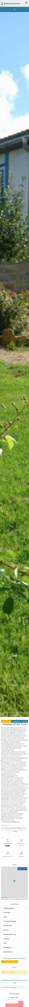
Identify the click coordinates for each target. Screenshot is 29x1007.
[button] (14, 9)
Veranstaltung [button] (7, 952)
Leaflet (4, 899)
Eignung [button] (6, 939)
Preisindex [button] (6, 912)
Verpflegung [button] (7, 947)
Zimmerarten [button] (7, 926)
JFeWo (26, 899)
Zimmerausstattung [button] (9, 921)
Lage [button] (5, 943)
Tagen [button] (5, 917)
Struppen (7, 845)
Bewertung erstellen (10, 961)
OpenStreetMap (11, 899)
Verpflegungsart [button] (8, 908)
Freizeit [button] (5, 930)
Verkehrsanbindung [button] (9, 934)
